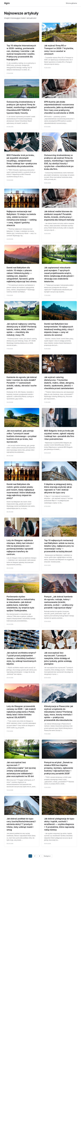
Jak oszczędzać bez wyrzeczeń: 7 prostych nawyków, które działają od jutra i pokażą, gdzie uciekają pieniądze (58, 658)
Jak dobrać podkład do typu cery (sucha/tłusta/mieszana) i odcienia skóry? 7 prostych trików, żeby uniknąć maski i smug (21, 824)
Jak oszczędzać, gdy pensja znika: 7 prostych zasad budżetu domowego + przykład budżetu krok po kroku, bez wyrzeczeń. (21, 436)
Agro (7, 3)
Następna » (47, 856)
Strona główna (71, 3)
